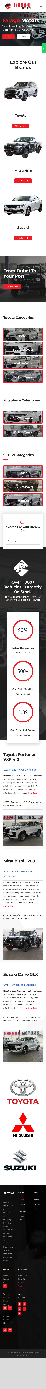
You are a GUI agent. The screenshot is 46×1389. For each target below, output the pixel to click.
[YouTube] (24, 1309)
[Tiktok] (19, 1309)
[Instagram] (24, 1304)
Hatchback (22, 500)
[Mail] (5, 1286)
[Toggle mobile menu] (41, 6)
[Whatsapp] (5, 1308)
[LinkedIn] (19, 1313)
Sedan (23, 335)
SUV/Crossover (23, 349)
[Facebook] (19, 1304)
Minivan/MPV (23, 363)
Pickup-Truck (23, 377)
